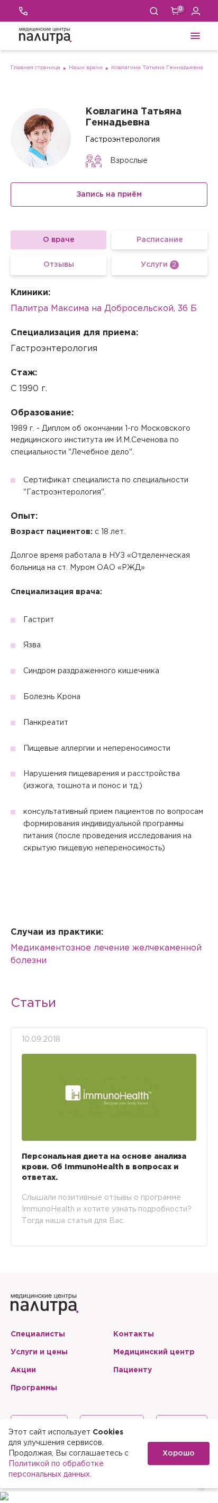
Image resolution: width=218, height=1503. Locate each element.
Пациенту (132, 1370)
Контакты (133, 1334)
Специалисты (38, 1334)
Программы (34, 1388)
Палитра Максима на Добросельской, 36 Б (104, 309)
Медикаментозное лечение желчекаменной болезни (106, 954)
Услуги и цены (39, 1352)
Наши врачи (86, 67)
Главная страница (35, 67)
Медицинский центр (154, 1352)
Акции (23, 1370)
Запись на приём (109, 194)
